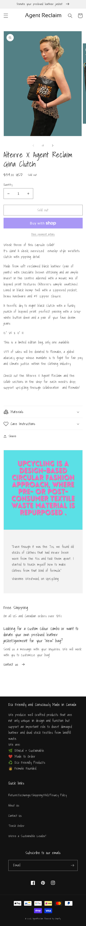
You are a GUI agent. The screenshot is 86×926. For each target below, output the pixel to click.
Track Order (16, 825)
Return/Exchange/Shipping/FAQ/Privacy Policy (37, 795)
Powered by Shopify (52, 918)
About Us (13, 805)
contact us (11, 664)
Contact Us (15, 815)
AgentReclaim (38, 918)
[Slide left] (33, 145)
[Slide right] (52, 145)
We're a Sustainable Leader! (27, 836)
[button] (6, 16)
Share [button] (12, 436)
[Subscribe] (72, 865)
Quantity (8, 185)
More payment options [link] (43, 234)
